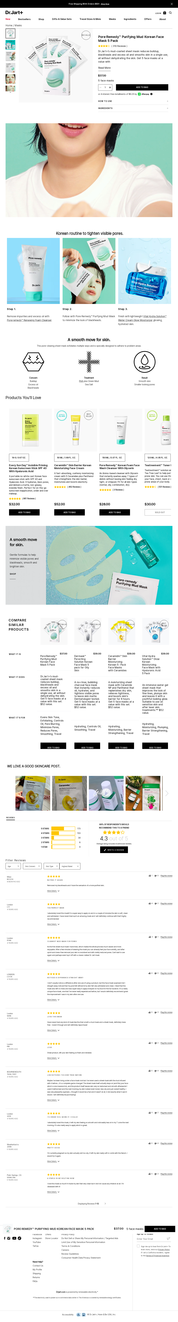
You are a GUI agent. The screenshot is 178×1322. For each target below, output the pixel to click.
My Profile (37, 1269)
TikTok (36, 1246)
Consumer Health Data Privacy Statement (81, 1258)
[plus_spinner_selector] (110, 87)
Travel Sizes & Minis (90, 19)
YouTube (37, 1242)
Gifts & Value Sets (62, 19)
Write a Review (115, 850)
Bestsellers (24, 19)
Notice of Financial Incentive (157, 1256)
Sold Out (160, 512)
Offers (147, 19)
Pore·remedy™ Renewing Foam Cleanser (29, 320)
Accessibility (67, 1315)
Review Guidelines (70, 1254)
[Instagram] (9, 1238)
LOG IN (158, 13)
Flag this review (166, 876)
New (8, 19)
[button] (172, 4)
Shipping (37, 1273)
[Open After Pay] (151, 94)
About (162, 19)
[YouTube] (14, 1238)
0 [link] (164, 13)
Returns (36, 1277)
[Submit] (168, 1239)
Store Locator (51, 1238)
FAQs (35, 1281)
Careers (65, 1250)
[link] (29, 430)
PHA (81, 381)
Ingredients (130, 19)
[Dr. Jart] (14, 12)
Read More (104, 67)
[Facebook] (5, 1238)
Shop (41, 19)
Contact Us (38, 1265)
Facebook (37, 1234)
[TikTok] (18, 1238)
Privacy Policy (67, 1234)
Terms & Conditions (70, 1246)
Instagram (37, 1238)
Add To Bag (142, 87)
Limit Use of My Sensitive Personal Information (83, 1242)
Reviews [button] (10, 818)
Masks (112, 19)
